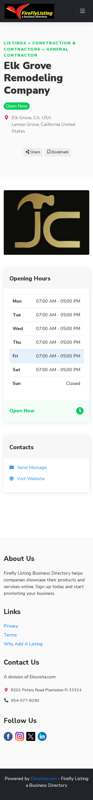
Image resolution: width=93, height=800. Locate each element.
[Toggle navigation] (82, 11)
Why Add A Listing (23, 644)
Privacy (11, 626)
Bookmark (59, 152)
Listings (15, 43)
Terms (10, 635)
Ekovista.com (44, 779)
